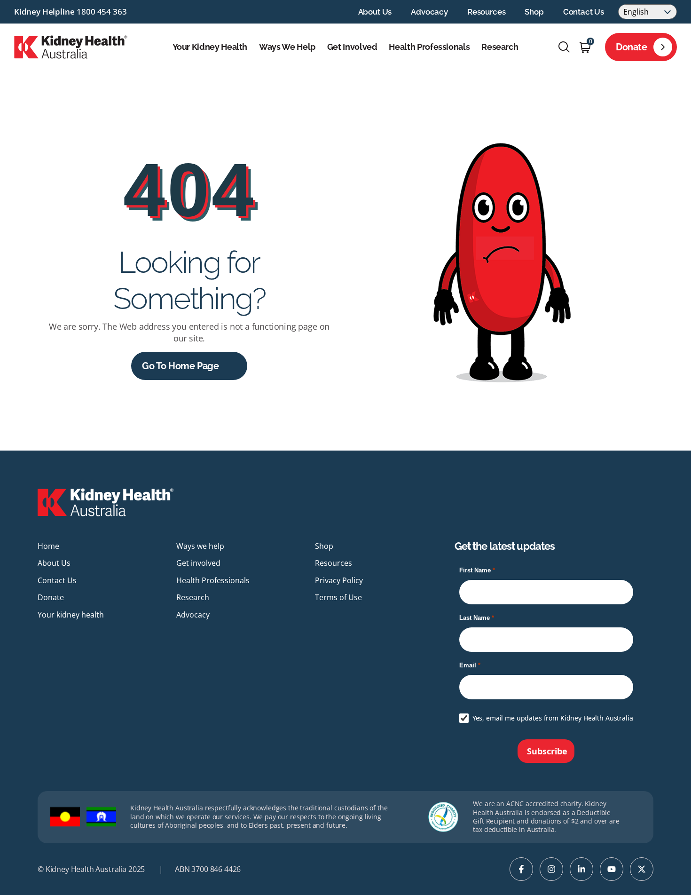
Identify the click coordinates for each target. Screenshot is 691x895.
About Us (375, 11)
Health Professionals (429, 47)
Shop (534, 11)
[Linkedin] (581, 869)
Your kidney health (210, 47)
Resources (486, 11)
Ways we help (287, 47)
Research (499, 47)
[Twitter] (641, 869)
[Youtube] (611, 869)
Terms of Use (338, 597)
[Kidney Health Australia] (70, 46)
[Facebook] (521, 869)
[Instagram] (551, 869)
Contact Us (583, 11)
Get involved (352, 47)
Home (48, 546)
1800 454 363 (101, 11)
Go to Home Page (180, 366)
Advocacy (429, 11)
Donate (631, 47)
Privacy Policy (339, 580)
